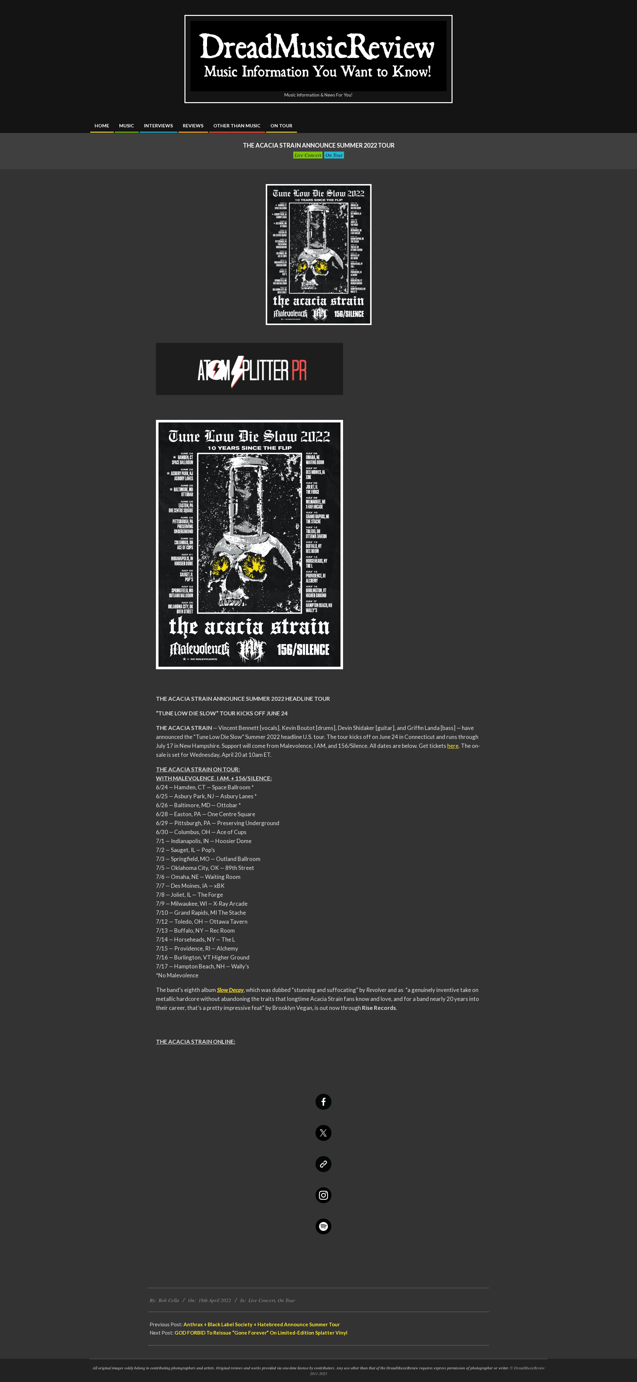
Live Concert (308, 155)
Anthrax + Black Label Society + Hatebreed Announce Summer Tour (261, 1324)
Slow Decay (230, 989)
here (453, 745)
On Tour (334, 155)
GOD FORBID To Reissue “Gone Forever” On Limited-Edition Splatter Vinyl (261, 1333)
